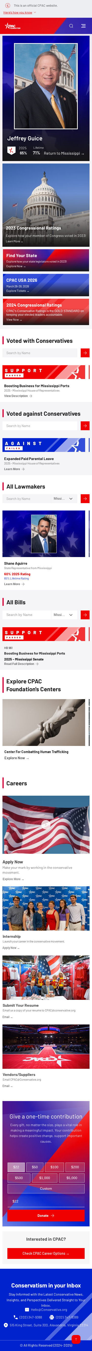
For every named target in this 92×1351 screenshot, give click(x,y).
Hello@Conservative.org (49, 1309)
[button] (71, 26)
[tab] (16, 1167)
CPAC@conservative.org (60, 1010)
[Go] (76, 1339)
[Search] (85, 352)
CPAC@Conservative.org (25, 1079)
